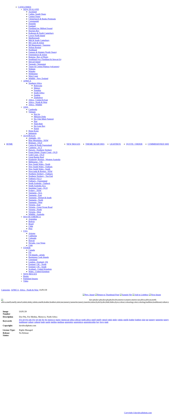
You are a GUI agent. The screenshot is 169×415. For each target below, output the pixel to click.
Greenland (33, 259)
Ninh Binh (38, 124)
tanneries (159, 320)
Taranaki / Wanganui (37, 64)
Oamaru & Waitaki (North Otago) (43, 52)
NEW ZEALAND (31, 9)
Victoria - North (35, 209)
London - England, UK (38, 262)
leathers (138, 320)
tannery (152, 320)
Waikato (32, 69)
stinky (115, 320)
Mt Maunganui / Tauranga (39, 45)
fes (46, 320)
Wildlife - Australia (36, 214)
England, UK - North (37, 264)
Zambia (37, 95)
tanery (166, 320)
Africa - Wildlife (35, 105)
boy (97, 322)
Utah (31, 245)
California (33, 236)
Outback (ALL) (35, 178)
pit (37, 320)
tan (147, 320)
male (106, 322)
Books (26, 276)
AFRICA (27, 81)
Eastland (32, 26)
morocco (51, 320)
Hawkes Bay (34, 31)
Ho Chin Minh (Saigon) (44, 119)
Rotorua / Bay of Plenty (38, 57)
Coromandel (34, 21)
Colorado (32, 238)
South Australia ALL (37, 186)
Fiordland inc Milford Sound (40, 28)
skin (143, 320)
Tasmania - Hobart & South (40, 198)
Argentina (33, 219)
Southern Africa (35, 83)
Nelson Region (35, 47)
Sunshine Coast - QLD (38, 188)
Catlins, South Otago (37, 14)
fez (43, 320)
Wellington (33, 74)
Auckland (33, 12)
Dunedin (32, 24)
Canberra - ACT (35, 147)
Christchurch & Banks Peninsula (42, 19)
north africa (86, 320)
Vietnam (32, 112)
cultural (37, 322)
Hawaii (32, 240)
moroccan (65, 320)
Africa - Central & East (38, 100)
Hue (35, 121)
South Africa (39, 93)
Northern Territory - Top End (41, 176)
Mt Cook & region (36, 43)
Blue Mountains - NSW (38, 140)
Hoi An (37, 114)
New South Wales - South (39, 169)
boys (102, 322)
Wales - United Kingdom (39, 271)
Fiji (30, 252)
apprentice (69, 322)
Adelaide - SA (35, 138)
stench (104, 320)
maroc (58, 320)
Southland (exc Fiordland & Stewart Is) (45, 59)
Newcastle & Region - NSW (40, 171)
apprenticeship (90, 322)
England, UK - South (37, 267)
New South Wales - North (39, 164)
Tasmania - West (35, 202)
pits (39, 320)
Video (25, 281)
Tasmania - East (35, 195)
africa (72, 320)
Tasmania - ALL (35, 193)
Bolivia (32, 221)
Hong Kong (34, 131)
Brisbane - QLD (35, 143)
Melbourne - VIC (36, 162)
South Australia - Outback (39, 183)
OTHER (26, 248)
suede (47, 322)
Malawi (37, 88)
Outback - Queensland (38, 181)
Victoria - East (34, 205)
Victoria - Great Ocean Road (40, 207)
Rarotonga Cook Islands (39, 257)
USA (25, 231)
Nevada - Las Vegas (37, 243)
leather (132, 320)
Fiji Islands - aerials (37, 255)
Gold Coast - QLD (36, 155)
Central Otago (34, 16)
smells (125, 320)
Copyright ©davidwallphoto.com (138, 413)
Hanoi (36, 128)
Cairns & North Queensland (40, 145)
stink (110, 320)
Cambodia (33, 109)
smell (93, 320)
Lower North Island (37, 35)
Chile (31, 226)
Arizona (32, 233)
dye (33, 320)
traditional (23, 322)
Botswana (38, 85)
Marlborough (34, 38)
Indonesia (33, 133)
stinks (120, 320)
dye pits (28, 320)
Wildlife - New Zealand (38, 78)
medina (54, 322)
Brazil (31, 224)
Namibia (37, 90)
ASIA (25, 107)
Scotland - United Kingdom (40, 269)
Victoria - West (35, 212)
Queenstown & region (38, 54)
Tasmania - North (36, 200)
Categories (5, 290)
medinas (60, 322)
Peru (30, 228)
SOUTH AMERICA (32, 217)
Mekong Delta (40, 116)
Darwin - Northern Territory (40, 150)
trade (43, 322)
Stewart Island (34, 62)
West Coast (33, 76)
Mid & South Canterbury (39, 40)
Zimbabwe (38, 97)
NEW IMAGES (30, 274)
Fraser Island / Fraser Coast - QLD (43, 152)
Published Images (30, 279)
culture (31, 322)
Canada (32, 250)
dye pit (22, 320)
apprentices (78, 322)
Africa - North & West (38, 102)
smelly (99, 320)
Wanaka (32, 71)
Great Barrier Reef (36, 157)
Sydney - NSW (35, 190)
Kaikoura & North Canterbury (41, 33)
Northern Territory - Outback (41, 174)
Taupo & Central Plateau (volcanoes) (44, 66)
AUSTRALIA (29, 136)
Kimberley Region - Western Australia (44, 159)
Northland (33, 50)
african (78, 320)
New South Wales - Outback (40, 167)
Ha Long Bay (39, 126)
